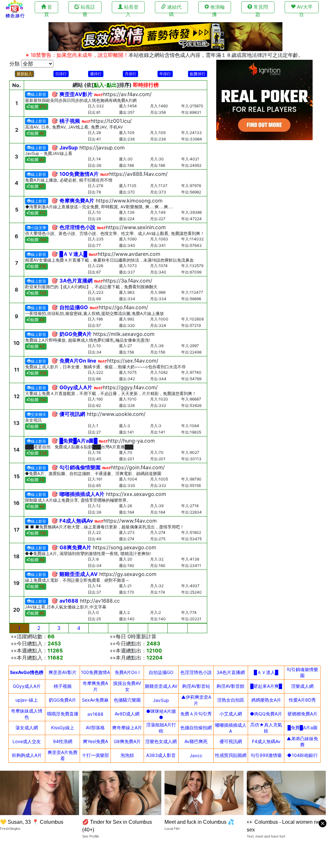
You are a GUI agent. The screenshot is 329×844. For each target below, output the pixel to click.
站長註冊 (87, 8)
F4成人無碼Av (266, 741)
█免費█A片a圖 (302, 727)
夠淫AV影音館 (231, 686)
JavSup (161, 700)
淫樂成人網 (302, 686)
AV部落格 (95, 727)
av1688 (95, 714)
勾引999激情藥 (266, 755)
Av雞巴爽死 (196, 741)
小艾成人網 (230, 713)
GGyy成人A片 (27, 686)
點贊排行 (197, 73)
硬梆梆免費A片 (302, 713)
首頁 (48, 8)
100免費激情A (95, 672)
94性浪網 (62, 741)
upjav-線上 (26, 700)
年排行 (165, 73)
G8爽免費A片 (127, 741)
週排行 (96, 73)
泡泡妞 (127, 755)
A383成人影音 (161, 755)
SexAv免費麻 (95, 700)
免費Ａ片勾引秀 (196, 713)
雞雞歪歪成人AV (161, 686)
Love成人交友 (27, 741)
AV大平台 (304, 8)
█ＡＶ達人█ (266, 672)
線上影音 (38, 94)
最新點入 (24, 73)
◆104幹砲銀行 (302, 755)
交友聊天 (38, 414)
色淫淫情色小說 (196, 672)
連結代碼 (174, 8)
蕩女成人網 (26, 727)
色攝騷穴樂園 (127, 700)
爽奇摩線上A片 (127, 727)
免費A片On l (127, 672)
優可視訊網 (230, 741)
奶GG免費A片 (62, 700)
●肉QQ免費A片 (266, 713)
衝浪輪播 (217, 8)
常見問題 (260, 8)
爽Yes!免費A (95, 741)
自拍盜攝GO (161, 672)
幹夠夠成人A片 (27, 755)
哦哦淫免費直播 (62, 713)
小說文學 (38, 227)
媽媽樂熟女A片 (266, 700)
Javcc (196, 755)
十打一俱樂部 (95, 755)
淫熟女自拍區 (230, 700)
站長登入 (130, 8)
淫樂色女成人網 (161, 741)
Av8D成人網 (127, 713)
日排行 (61, 73)
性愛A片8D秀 (302, 700)
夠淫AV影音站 (196, 686)
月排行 (130, 73)
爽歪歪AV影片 (62, 672)
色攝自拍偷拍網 (196, 727)
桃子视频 (63, 686)
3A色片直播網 (231, 672)
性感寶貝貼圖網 (230, 755)
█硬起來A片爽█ (266, 686)
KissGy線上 (62, 727)
